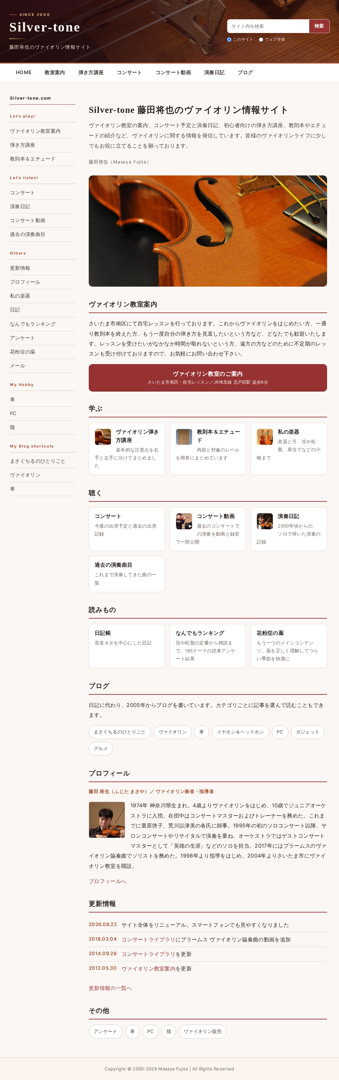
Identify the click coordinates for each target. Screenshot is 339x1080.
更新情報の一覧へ (110, 988)
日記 (15, 310)
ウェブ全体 (275, 39)
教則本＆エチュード (33, 159)
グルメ (101, 748)
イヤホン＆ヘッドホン (240, 731)
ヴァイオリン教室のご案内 (208, 377)
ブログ (245, 72)
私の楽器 (20, 296)
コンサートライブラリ (148, 939)
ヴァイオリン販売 (203, 1031)
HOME (23, 72)
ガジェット (308, 731)
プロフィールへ (107, 881)
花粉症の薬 (22, 352)
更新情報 (20, 268)
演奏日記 (214, 72)
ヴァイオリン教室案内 (148, 968)
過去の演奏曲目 (27, 234)
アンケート (106, 1031)
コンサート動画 (173, 72)
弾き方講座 (91, 72)
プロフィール (25, 282)
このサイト (243, 39)
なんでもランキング (33, 324)
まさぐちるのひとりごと (120, 731)
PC (280, 731)
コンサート (129, 72)
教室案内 (55, 72)
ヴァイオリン (173, 731)
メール (17, 366)
